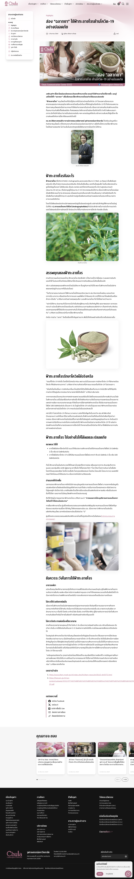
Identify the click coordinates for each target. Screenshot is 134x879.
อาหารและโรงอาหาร (73, 810)
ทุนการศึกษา (40, 813)
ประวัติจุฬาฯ (9, 803)
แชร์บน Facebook (58, 701)
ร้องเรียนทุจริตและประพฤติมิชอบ (54, 868)
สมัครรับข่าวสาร (106, 852)
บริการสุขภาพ (41, 832)
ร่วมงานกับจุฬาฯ (10, 832)
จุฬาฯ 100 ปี (9, 808)
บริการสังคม (79, 4)
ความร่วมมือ (14, 39)
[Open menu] (127, 4)
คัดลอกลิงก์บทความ (58, 716)
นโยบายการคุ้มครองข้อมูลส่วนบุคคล (33, 868)
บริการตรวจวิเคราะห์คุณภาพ (45, 834)
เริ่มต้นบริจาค (9, 835)
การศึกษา (43, 4)
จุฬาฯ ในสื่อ (14, 47)
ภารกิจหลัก (9, 805)
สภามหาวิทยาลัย (10, 815)
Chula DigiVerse (104, 801)
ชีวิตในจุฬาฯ (68, 4)
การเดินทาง (71, 808)
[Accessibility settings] (114, 4)
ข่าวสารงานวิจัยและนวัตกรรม (107, 808)
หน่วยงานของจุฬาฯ (11, 825)
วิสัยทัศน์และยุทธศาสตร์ (12, 820)
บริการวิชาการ (41, 829)
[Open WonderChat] (128, 874)
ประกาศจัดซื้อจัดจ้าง (16, 55)
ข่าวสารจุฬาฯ (72, 824)
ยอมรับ (100, 874)
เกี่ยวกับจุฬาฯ (32, 4)
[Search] (123, 4)
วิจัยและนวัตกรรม (55, 4)
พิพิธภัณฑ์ (40, 841)
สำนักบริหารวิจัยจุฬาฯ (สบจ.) (107, 805)
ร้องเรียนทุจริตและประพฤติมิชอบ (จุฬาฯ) (110, 819)
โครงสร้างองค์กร (10, 813)
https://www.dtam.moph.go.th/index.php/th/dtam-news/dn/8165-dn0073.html (80, 675)
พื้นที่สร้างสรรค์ (41, 839)
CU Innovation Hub (105, 803)
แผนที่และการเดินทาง (12, 830)
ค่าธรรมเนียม (41, 810)
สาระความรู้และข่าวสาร (93, 4)
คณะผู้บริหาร (9, 818)
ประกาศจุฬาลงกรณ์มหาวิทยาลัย (19, 31)
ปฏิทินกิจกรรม (15, 51)
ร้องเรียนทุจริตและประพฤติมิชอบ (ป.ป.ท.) (111, 824)
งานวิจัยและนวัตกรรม (17, 36)
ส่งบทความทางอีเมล (58, 712)
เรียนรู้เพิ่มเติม (109, 874)
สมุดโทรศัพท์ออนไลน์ (11, 827)
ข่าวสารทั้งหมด (15, 28)
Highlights (14, 25)
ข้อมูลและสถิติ (10, 810)
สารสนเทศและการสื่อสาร (44, 837)
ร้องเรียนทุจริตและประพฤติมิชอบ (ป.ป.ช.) (110, 822)
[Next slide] (125, 780)
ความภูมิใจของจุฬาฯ (16, 42)
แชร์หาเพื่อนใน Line (58, 708)
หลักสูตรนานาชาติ (42, 803)
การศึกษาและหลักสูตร (17, 44)
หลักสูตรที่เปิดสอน (42, 801)
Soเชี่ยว (70, 832)
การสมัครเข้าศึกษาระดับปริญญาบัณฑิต (48, 805)
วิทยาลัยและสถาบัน (42, 818)
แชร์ (117, 33)
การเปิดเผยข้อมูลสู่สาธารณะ (13, 868)
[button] (38, 779)
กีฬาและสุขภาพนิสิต (73, 805)
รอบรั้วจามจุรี (72, 829)
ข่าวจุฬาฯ (13, 33)
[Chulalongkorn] (11, 3)
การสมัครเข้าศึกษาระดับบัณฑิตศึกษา (47, 808)
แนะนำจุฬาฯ (9, 801)
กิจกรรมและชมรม (73, 813)
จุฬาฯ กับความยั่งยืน (11, 823)
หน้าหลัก (13, 18)
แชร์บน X (55, 705)
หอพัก (70, 801)
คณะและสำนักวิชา (42, 815)
